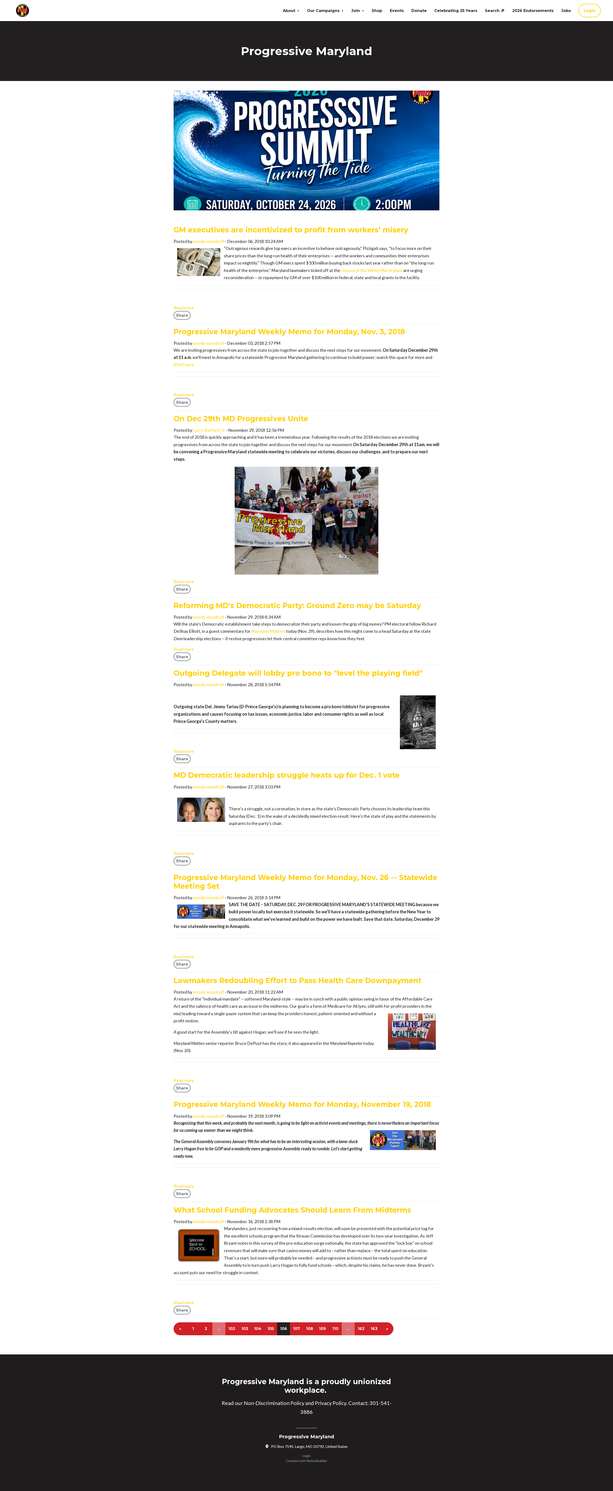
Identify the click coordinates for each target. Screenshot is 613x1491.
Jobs (566, 10)
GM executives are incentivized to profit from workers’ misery (291, 229)
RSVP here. (184, 364)
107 (296, 1328)
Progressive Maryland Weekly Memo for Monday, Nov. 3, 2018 (289, 331)
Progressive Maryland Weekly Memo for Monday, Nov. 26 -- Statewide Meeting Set (305, 882)
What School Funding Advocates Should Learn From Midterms (292, 1210)
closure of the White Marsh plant (372, 270)
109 (322, 1328)
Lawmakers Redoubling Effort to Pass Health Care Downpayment (297, 980)
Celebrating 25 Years (455, 10)
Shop (377, 10)
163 (374, 1328)
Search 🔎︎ (495, 10)
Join (356, 10)
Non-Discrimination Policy (274, 1403)
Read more (184, 307)
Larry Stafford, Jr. (209, 430)
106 (283, 1328)
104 (257, 1328)
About (289, 10)
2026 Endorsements (533, 10)
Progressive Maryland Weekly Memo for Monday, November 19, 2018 (302, 1104)
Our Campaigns (324, 10)
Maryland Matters (268, 631)
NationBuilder (316, 1461)
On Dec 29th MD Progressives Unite (241, 418)
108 (309, 1328)
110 (335, 1328)
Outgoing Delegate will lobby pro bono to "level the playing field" (298, 673)
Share (182, 315)
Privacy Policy (330, 1403)
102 (231, 1328)
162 (361, 1328)
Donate (419, 10)
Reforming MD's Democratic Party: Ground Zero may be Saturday (297, 605)
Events (397, 10)
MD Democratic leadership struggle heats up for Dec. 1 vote (287, 775)
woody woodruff (208, 241)
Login (590, 10)
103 (244, 1328)
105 (270, 1328)
